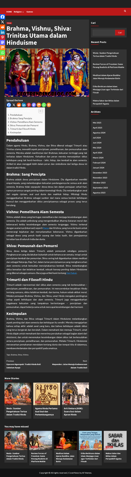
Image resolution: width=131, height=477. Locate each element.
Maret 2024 (98, 157)
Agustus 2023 (99, 192)
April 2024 (97, 152)
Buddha (59, 447)
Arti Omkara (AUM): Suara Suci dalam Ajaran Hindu (73, 411)
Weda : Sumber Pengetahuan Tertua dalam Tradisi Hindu (16, 411)
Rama (46, 228)
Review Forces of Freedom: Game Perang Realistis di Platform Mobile (108, 65)
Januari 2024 (98, 167)
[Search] (125, 11)
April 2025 (97, 127)
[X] (14, 105)
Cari (93, 22)
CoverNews (74, 472)
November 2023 (100, 177)
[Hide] (1, 63)
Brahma (14, 355)
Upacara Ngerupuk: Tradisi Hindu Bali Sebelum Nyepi (23, 364)
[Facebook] (9, 105)
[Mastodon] (34, 105)
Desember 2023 (100, 172)
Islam (83, 447)
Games (29, 11)
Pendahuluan (16, 115)
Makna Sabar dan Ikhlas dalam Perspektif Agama (106, 102)
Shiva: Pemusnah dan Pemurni (24, 125)
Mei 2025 (97, 122)
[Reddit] (19, 105)
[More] (49, 105)
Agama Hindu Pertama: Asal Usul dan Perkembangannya (46, 411)
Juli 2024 (97, 137)
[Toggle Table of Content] (39, 111)
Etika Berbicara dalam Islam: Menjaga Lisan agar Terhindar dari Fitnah (108, 89)
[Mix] (39, 105)
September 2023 (100, 187)
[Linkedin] (24, 105)
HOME (9, 11)
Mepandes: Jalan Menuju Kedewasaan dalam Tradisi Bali (69, 364)
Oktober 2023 (99, 182)
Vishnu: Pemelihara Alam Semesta (26, 122)
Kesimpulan (15, 132)
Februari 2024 (99, 162)
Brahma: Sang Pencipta (21, 118)
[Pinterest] (29, 105)
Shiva (20, 355)
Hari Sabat (71, 273)
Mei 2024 (97, 147)
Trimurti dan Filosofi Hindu (23, 129)
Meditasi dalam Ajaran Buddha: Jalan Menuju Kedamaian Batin (107, 76)
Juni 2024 (97, 142)
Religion (18, 11)
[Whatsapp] (44, 105)
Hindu (9, 23)
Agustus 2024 (99, 132)
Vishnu (26, 355)
